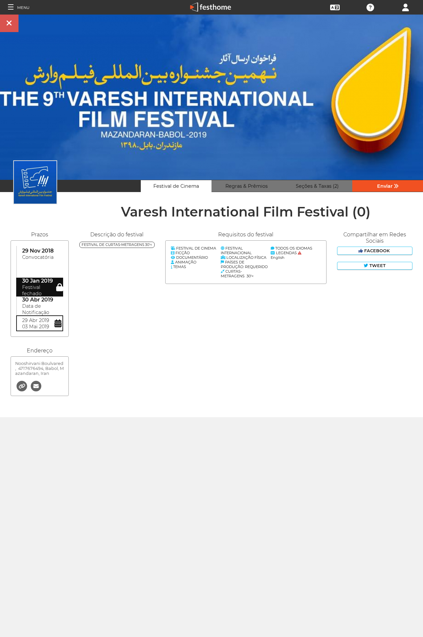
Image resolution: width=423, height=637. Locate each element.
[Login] (405, 6)
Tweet (377, 265)
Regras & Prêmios (246, 186)
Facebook (377, 250)
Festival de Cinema (176, 186)
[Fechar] (9, 23)
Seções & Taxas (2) (317, 186)
